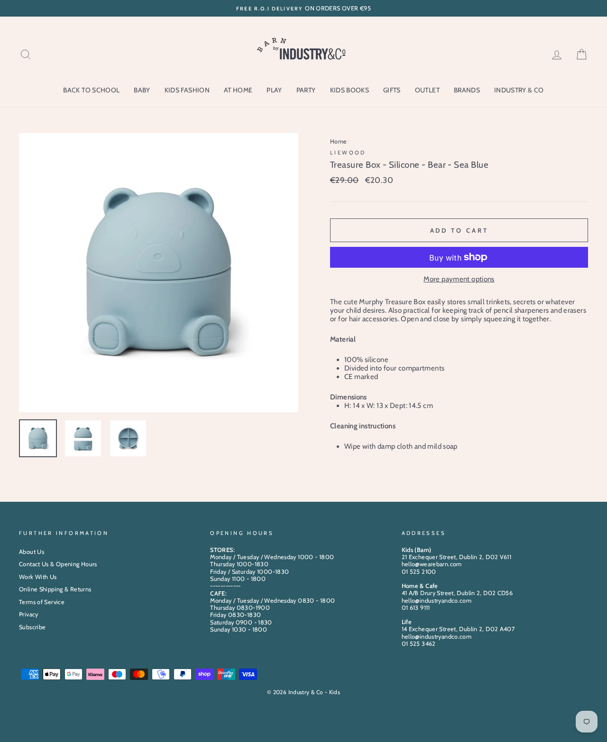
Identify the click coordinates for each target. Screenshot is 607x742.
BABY (142, 90)
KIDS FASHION (187, 90)
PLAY (274, 90)
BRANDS (467, 90)
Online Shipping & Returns (55, 589)
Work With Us (38, 576)
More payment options (459, 279)
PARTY (306, 90)
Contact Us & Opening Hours (58, 564)
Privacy (28, 614)
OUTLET (427, 90)
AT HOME (238, 90)
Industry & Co (519, 90)
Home (338, 141)
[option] (303, 8)
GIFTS (392, 90)
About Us (31, 551)
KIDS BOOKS (349, 90)
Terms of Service (41, 602)
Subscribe (32, 627)
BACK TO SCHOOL (91, 90)
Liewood (348, 152)
